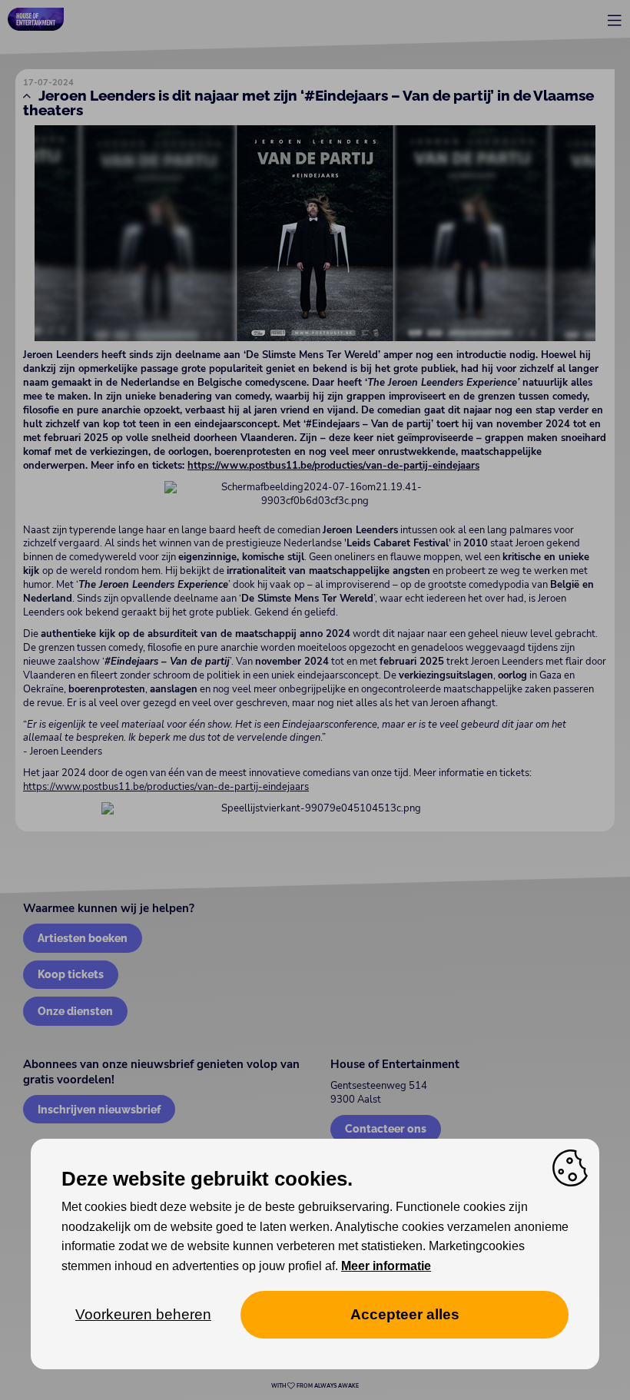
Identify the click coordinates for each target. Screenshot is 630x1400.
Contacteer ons (385, 1128)
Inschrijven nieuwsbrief (99, 1109)
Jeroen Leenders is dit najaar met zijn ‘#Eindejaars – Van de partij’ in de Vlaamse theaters (308, 102)
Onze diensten (75, 1010)
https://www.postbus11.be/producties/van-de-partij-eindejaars (166, 787)
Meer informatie (386, 1265)
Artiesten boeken (83, 937)
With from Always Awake (315, 1386)
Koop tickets (71, 973)
